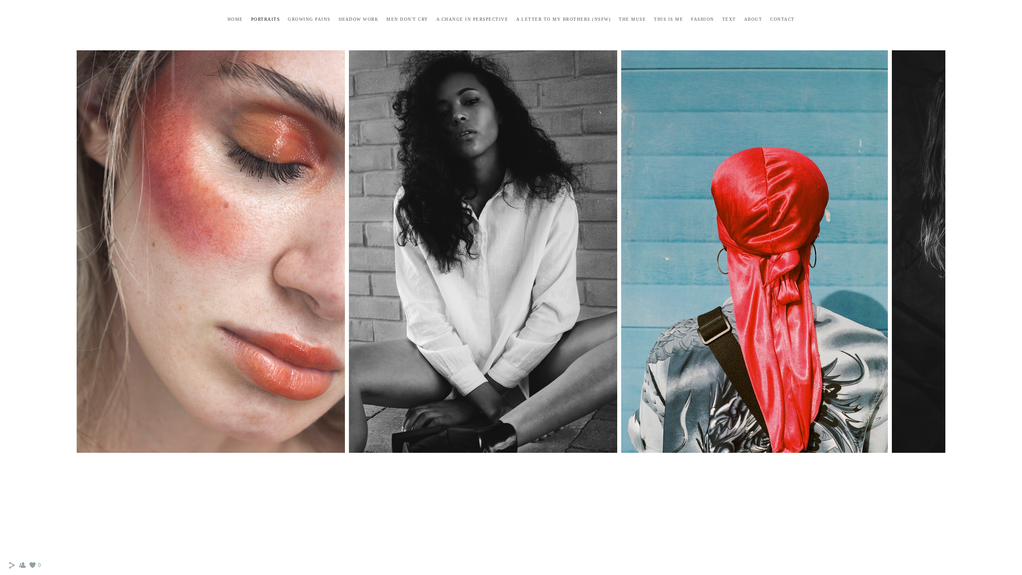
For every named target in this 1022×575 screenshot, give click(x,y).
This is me (668, 19)
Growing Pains (309, 19)
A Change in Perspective (472, 19)
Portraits (265, 19)
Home (235, 19)
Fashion (702, 19)
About (753, 19)
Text (729, 19)
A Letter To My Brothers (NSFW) (563, 19)
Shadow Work (359, 19)
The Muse (632, 19)
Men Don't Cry (407, 19)
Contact (782, 19)
